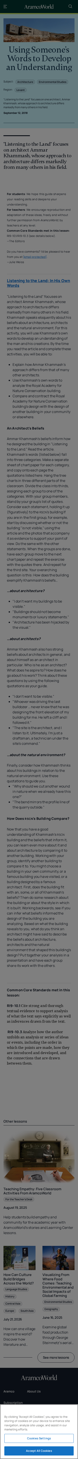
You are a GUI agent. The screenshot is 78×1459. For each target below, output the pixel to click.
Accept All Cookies (39, 1451)
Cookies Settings (39, 1438)
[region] (39, 1431)
